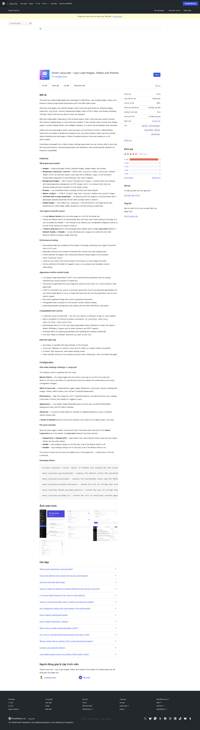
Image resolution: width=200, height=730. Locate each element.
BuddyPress (162, 709)
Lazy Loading (148, 130)
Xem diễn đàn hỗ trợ (132, 195)
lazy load (145, 126)
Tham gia (123, 699)
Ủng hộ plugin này (131, 216)
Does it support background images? (54, 615)
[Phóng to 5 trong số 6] (115, 512)
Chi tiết (44, 86)
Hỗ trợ (157, 86)
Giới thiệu (11, 699)
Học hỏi (85, 699)
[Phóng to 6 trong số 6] (115, 529)
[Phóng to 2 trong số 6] (62, 542)
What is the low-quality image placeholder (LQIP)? (59, 628)
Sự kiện (122, 702)
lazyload (157, 130)
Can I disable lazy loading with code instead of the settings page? (65, 608)
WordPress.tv (88, 709)
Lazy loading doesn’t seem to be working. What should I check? (64, 654)
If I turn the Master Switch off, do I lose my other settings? (62, 595)
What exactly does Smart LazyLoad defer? (56, 569)
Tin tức (10, 702)
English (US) (156, 121)
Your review (128, 178)
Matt (159, 702)
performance (155, 134)
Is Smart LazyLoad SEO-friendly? (52, 648)
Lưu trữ (10, 706)
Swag (122, 709)
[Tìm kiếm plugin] (30, 23)
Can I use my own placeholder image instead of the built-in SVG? (64, 635)
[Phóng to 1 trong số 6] (62, 512)
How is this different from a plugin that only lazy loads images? (64, 576)
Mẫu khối (48, 709)
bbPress (160, 706)
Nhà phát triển (79, 86)
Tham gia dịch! (117, 16)
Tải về (157, 75)
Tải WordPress (190, 3)
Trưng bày (49, 699)
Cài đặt (66, 86)
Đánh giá (55, 86)
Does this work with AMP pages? (52, 582)
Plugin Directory (13, 10)
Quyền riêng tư (13, 709)
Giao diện (48, 702)
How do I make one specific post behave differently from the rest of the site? (70, 589)
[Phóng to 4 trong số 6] (89, 528)
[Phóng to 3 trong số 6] (89, 512)
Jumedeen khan (61, 76)
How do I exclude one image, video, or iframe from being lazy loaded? (67, 602)
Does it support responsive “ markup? (54, 622)
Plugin (47, 706)
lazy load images (154, 126)
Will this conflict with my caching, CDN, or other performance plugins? (66, 641)
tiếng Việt (31, 719)
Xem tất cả (156, 178)
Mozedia (86, 677)
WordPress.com (163, 699)
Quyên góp (124, 706)
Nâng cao (128, 140)
